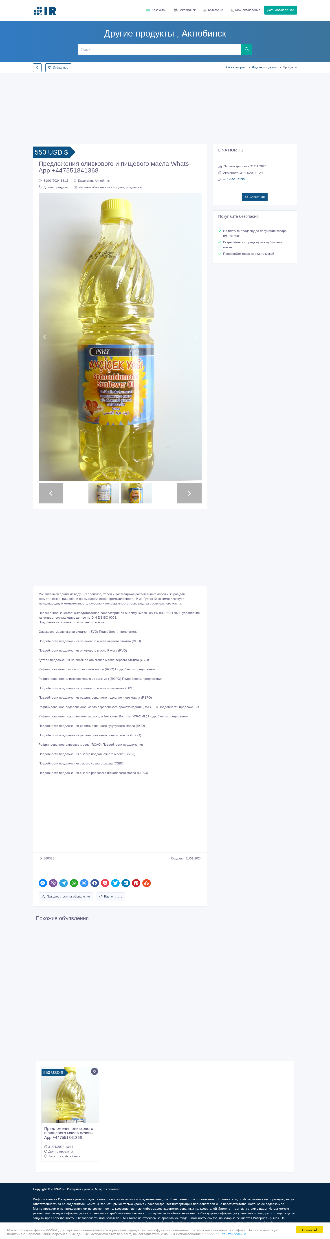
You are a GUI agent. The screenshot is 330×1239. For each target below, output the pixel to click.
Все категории (235, 67)
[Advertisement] (165, 107)
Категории (215, 10)
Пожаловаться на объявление (68, 896)
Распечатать (113, 896)
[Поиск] (246, 49)
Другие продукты (264, 67)
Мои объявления (247, 10)
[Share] (43, 883)
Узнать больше (234, 1233)
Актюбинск (188, 10)
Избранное (60, 67)
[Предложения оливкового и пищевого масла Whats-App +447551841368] (70, 1120)
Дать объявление (280, 10)
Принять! (309, 1230)
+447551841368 (234, 179)
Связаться (257, 197)
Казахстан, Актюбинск (94, 180)
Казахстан (159, 10)
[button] (44, 337)
